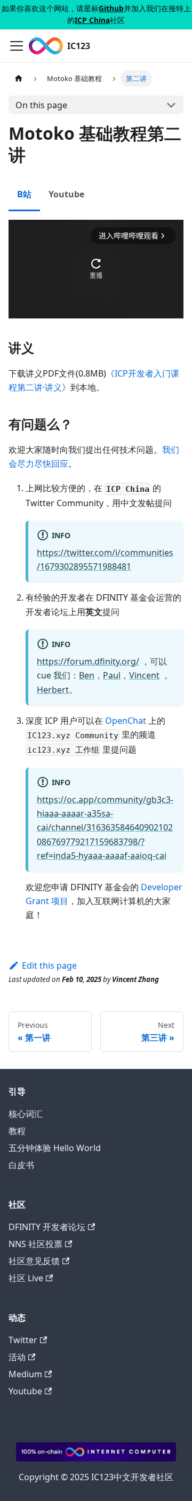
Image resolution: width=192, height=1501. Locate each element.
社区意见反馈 (34, 1261)
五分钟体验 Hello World (55, 1148)
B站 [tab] (24, 194)
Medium (25, 1374)
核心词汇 (26, 1114)
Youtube (25, 1391)
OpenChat (125, 720)
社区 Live (26, 1278)
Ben (86, 675)
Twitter (23, 1340)
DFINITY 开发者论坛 (47, 1227)
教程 (17, 1131)
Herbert (53, 690)
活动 (17, 1357)
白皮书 (21, 1165)
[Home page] (19, 78)
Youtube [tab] (66, 194)
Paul (112, 675)
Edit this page (49, 965)
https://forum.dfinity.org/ (88, 661)
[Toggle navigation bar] (17, 46)
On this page (41, 105)
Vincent (144, 675)
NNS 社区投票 (35, 1244)
